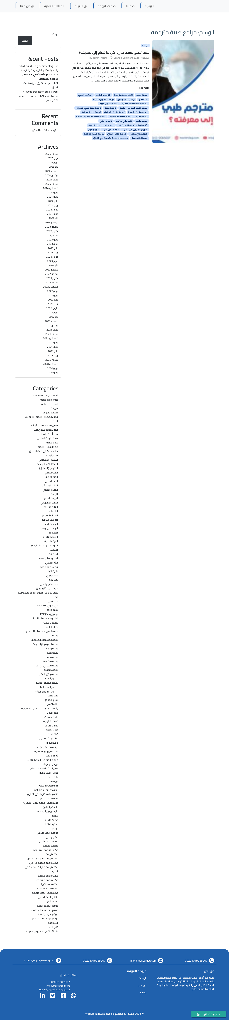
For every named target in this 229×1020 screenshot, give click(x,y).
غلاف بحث (53, 777)
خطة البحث (53, 734)
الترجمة (54, 494)
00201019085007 (196, 960)
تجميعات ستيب (50, 622)
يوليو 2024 (52, 192)
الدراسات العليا (51, 524)
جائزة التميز (52, 704)
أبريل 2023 (52, 252)
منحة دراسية (52, 901)
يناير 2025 (53, 166)
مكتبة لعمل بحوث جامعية (45, 892)
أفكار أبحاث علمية (49, 434)
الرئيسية (149, 6)
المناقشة (53, 554)
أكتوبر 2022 (52, 278)
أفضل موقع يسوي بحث (45, 429)
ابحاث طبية (141, 95)
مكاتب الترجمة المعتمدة (45, 850)
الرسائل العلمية (50, 537)
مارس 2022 (52, 308)
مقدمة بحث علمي (48, 841)
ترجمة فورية (52, 657)
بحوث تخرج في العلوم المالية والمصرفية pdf (38, 594)
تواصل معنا (27, 6)
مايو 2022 (53, 299)
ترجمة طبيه (141, 116)
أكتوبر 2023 (52, 231)
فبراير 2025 (52, 162)
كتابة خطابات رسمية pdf (46, 790)
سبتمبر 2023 (51, 235)
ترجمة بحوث (52, 648)
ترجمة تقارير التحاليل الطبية (133, 108)
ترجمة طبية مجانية (91, 112)
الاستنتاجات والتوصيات (47, 464)
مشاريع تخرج (52, 837)
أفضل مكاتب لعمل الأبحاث (44, 425)
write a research (49, 404)
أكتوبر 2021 (52, 329)
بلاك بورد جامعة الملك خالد (44, 618)
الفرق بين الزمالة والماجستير (44, 545)
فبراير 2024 (52, 214)
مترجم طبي (93, 129)
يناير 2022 (53, 316)
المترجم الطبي (85, 95)
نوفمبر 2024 (51, 175)
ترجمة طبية (110, 108)
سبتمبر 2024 (51, 184)
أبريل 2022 (52, 304)
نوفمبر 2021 (51, 325)
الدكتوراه (53, 532)
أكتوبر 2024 (52, 179)
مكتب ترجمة (52, 854)
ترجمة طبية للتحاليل (114, 112)
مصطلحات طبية (139, 138)
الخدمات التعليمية (49, 515)
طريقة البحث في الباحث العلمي (42, 760)
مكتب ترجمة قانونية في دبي (43, 862)
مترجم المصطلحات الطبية (101, 125)
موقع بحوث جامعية (48, 914)
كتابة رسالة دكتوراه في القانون (42, 794)
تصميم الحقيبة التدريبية (46, 682)
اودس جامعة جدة (49, 567)
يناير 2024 (53, 218)
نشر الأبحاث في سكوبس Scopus (41, 931)
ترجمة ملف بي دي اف (46, 665)
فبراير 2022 (52, 312)
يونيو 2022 (52, 295)
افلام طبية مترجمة (123, 95)
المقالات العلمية (54, 6)
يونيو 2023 (52, 244)
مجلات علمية (51, 820)
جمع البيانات (52, 712)
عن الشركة (81, 6)
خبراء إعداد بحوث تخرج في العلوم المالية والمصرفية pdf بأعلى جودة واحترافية (38, 68)
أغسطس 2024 (50, 188)
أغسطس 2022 (50, 286)
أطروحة (54, 408)
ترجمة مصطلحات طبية (121, 116)
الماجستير (53, 549)
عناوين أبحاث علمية (48, 772)
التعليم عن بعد (51, 507)
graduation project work (45, 395)
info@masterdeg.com (143, 960)
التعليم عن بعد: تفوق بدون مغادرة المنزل (40, 85)
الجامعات (53, 511)
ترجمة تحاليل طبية (108, 103)
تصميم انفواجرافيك (48, 687)
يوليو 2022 (52, 291)
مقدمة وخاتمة (50, 845)
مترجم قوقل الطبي (116, 134)
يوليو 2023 (52, 239)
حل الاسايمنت (51, 717)
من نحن (142, 985)
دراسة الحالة (52, 742)
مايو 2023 (53, 248)
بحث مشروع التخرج (49, 584)
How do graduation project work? (40, 91)
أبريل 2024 (52, 205)
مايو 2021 (53, 351)
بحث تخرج (53, 579)
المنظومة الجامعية (48, 558)
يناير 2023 (53, 265)
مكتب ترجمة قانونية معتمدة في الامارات (41, 869)
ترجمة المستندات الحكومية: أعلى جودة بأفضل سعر (38, 98)
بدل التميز (53, 601)
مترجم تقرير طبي (111, 129)
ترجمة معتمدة (50, 661)
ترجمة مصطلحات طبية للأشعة (91, 116)
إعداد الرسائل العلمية (48, 447)
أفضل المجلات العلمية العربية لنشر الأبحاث (41, 419)
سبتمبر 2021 (51, 334)
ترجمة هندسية (50, 669)
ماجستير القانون (50, 807)
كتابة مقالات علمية (48, 798)
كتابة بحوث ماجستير (48, 785)
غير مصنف (53, 781)
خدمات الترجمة (107, 6)
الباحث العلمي (51, 472)
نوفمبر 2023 (51, 226)
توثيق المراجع (51, 700)
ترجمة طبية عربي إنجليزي (88, 108)
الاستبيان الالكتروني (48, 459)
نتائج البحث (53, 927)
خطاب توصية (52, 730)
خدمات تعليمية (50, 721)
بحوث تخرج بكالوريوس (47, 588)
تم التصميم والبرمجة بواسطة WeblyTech (105, 1013)
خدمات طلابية (51, 725)
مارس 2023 (52, 256)
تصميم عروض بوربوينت (46, 691)
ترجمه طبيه (141, 121)
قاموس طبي (106, 121)
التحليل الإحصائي (50, 485)
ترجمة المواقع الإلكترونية (45, 644)
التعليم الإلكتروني (49, 502)
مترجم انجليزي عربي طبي (135, 129)
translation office (49, 399)
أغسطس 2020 (50, 364)
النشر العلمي (51, 562)
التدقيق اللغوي (50, 489)
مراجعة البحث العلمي (47, 832)
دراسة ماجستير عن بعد (47, 747)
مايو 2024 (53, 201)
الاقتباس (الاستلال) (48, 468)
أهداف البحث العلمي (47, 438)
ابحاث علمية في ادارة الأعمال (43, 451)
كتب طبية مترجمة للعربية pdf (132, 125)
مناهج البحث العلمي (48, 897)
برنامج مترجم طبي (126, 99)
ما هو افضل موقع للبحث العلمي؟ (40, 802)
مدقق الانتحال (51, 824)
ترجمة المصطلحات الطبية (134, 103)
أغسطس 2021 (50, 338)
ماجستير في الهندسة (47, 811)
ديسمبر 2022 (51, 269)
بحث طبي (142, 99)
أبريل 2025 (52, 158)
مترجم (55, 815)
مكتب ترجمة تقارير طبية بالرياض (42, 858)
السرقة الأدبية (51, 541)
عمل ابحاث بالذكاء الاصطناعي (43, 768)
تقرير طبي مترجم (124, 121)
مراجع (55, 828)
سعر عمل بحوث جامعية (46, 751)
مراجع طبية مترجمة (94, 134)
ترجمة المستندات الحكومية (44, 639)
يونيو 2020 (52, 372)
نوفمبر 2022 (51, 274)
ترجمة (145, 45)
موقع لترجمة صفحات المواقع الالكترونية (43, 920)
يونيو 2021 (52, 346)
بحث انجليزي (52, 575)
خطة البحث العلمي (48, 738)
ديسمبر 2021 (51, 321)
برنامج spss (52, 609)
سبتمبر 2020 (51, 359)
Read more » (143, 87)
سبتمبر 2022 (51, 282)
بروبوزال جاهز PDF (49, 614)
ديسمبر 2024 (51, 171)
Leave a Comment (123, 57)
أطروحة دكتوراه (50, 412)
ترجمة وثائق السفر (49, 674)
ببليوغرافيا (53, 571)
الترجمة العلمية (50, 498)
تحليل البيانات (52, 627)
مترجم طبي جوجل (138, 134)
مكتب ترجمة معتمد (48, 875)
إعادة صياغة (52, 442)
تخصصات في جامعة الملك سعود (41, 631)
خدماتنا (130, 6)
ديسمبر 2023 (51, 222)
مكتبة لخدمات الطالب (47, 888)
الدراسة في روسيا (49, 528)
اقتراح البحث (52, 455)
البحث (55, 34)
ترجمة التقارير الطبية (103, 99)
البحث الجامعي (50, 477)
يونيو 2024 (52, 196)
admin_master (100, 57)
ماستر (131, 1013)
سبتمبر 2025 (51, 154)
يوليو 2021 (52, 342)
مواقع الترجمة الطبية (47, 905)
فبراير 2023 (52, 261)
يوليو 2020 (52, 368)
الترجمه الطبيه (103, 95)
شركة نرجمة (52, 755)
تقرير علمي (52, 695)
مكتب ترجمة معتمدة (47, 880)
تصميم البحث (51, 678)
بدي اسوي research (47, 605)
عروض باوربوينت (50, 764)
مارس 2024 (52, 209)
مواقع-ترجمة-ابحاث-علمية (44, 910)
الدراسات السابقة (50, 519)
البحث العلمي (51, 481)
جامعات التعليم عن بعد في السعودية (39, 708)
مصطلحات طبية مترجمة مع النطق (110, 138)
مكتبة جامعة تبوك (49, 884)
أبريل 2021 (52, 355)
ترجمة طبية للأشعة (137, 112)
